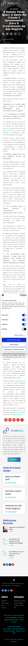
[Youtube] (11, 590)
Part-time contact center (13, 492)
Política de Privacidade (18, 615)
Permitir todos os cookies (14, 339)
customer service (16, 275)
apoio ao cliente (16, 226)
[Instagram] (8, 590)
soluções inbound (20, 381)
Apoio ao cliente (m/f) (12, 477)
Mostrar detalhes (18, 335)
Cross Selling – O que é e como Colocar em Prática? (17, 553)
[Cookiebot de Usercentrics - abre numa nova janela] (20, 295)
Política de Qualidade (11, 617)
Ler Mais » (11, 531)
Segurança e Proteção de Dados (17, 528)
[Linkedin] (5, 590)
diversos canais (7, 130)
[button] (24, 3)
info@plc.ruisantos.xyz (17, 414)
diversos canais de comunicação (11, 353)
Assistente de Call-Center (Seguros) (13, 507)
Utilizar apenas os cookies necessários (14, 349)
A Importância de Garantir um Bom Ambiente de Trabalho (16, 541)
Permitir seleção (14, 344)
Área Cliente (7, 615)
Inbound (15, 9)
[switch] (24, 320)
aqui (17, 412)
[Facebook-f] (2, 590)
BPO (11, 9)
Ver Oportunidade (10, 483)
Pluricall (6, 381)
